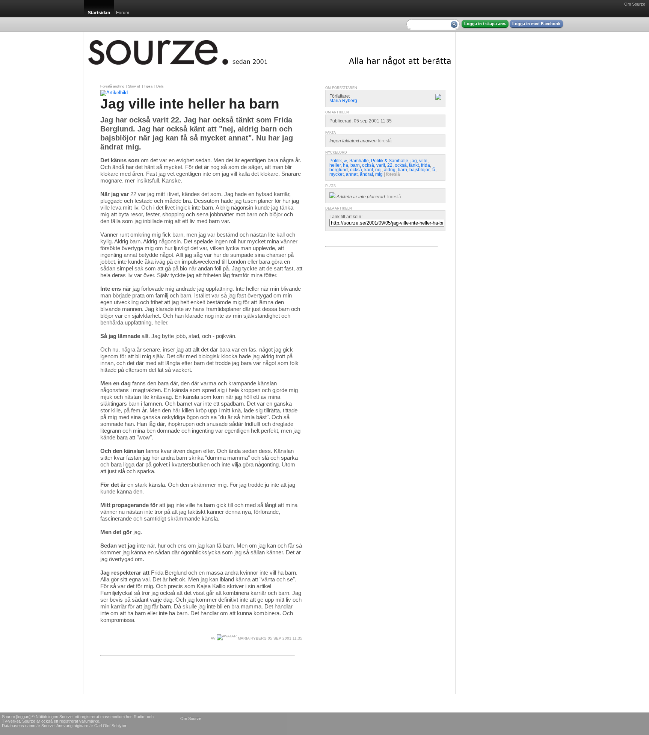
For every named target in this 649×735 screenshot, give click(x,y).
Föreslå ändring (112, 86)
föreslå (385, 140)
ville (423, 160)
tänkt (414, 165)
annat (352, 174)
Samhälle (359, 160)
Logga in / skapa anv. (485, 23)
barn (355, 165)
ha (345, 165)
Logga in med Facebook (536, 23)
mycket (336, 174)
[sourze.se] (269, 50)
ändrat (366, 174)
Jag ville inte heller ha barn (189, 104)
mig (379, 174)
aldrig (389, 169)
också (368, 165)
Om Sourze (634, 4)
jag (414, 160)
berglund (338, 169)
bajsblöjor (419, 169)
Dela (159, 86)
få (433, 169)
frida (425, 165)
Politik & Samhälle (389, 160)
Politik (335, 160)
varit (380, 165)
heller (335, 165)
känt (368, 169)
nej (378, 169)
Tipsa (148, 86)
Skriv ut (134, 86)
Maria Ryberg (252, 638)
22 (389, 165)
